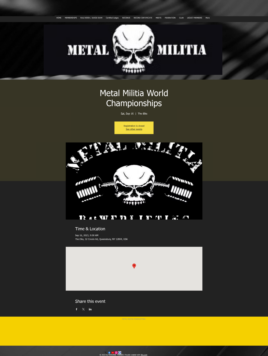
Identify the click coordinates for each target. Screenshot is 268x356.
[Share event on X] (83, 309)
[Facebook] (109, 352)
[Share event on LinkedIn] (90, 309)
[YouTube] (112, 352)
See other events (134, 129)
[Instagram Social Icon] (116, 352)
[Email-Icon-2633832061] (119, 352)
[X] (105, 352)
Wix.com (144, 355)
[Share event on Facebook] (76, 309)
